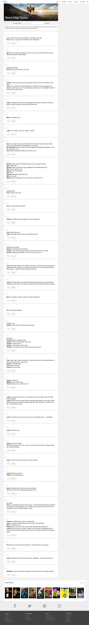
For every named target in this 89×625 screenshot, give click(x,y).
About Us (27, 616)
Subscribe (47, 23)
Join (58, 1)
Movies (76, 1)
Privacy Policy (49, 616)
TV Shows (82, 1)
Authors (64, 1)
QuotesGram (4, 1)
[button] (87, 1)
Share (14, 43)
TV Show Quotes (9, 621)
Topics (70, 1)
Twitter (67, 617)
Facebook (68, 616)
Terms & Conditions (50, 617)
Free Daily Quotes (17, 23)
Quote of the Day (29, 619)
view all (82, 582)
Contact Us (27, 617)
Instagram (68, 621)
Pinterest (68, 619)
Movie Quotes (8, 619)
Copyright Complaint (50, 619)
